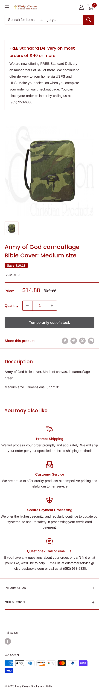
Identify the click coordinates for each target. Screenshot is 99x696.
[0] (90, 7)
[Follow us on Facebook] (8, 641)
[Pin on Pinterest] (73, 340)
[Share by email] (91, 340)
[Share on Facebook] (65, 340)
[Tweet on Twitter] (82, 340)
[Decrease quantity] (27, 305)
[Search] (88, 20)
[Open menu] (7, 7)
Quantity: (12, 305)
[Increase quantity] (52, 305)
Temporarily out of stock (49, 322)
